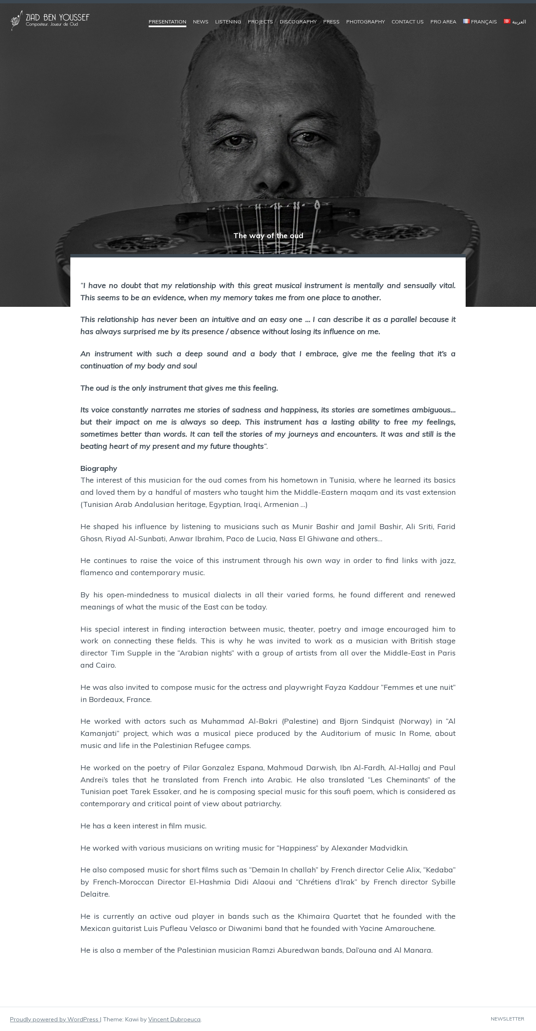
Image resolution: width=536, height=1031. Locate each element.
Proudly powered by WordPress (55, 1019)
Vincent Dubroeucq (174, 1019)
